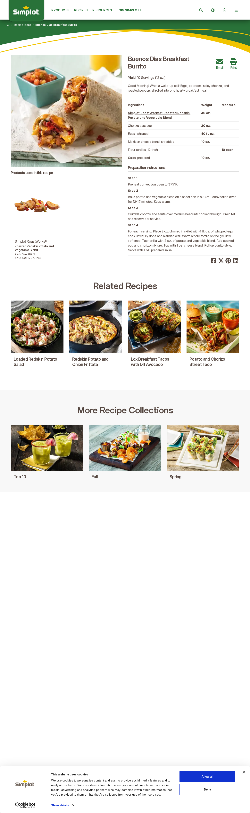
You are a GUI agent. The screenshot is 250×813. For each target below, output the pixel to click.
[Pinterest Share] (228, 260)
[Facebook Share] (213, 260)
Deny (207, 789)
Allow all (207, 776)
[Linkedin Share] (235, 260)
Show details (60, 805)
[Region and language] (212, 10)
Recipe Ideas (22, 24)
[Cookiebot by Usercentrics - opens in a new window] (25, 805)
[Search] (200, 10)
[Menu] (236, 10)
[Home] (8, 25)
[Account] (224, 10)
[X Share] (221, 260)
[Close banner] (244, 772)
